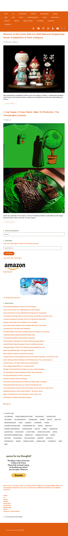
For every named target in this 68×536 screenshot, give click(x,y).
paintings (40, 438)
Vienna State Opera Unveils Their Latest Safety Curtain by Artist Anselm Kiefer (28, 388)
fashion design (27, 428)
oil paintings (18, 438)
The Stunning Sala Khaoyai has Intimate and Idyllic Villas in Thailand (25, 381)
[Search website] (63, 28)
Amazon (34, 485)
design (40, 425)
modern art (29, 435)
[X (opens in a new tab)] (34, 28)
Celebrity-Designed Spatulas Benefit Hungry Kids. (19, 335)
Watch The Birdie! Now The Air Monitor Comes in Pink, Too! (22, 394)
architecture (51, 416)
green (45, 428)
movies (53, 435)
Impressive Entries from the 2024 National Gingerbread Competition (24, 313)
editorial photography (12, 428)
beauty (49, 419)
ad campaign (8, 416)
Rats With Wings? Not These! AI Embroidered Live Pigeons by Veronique (26, 331)
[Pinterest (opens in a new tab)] (44, 28)
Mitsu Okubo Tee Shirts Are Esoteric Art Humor (18, 353)
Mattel (55, 432)
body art (58, 419)
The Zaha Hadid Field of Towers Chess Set (16, 375)
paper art (49, 438)
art (4, 497)
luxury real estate (43, 432)
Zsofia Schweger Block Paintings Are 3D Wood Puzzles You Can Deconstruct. (28, 360)
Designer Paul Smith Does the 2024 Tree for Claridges (20, 322)
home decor (53, 428)
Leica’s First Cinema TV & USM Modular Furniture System (21, 310)
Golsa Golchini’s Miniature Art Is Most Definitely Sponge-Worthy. (24, 341)
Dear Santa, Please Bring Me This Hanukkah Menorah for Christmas (24, 325)
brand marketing (10, 422)
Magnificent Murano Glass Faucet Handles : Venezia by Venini (23, 391)
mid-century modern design (13, 435)
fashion (5, 501)
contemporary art (29, 425)
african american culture (24, 416)
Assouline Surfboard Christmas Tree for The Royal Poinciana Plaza (24, 319)
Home (5, 495)
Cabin (20, 422)
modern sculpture (42, 435)
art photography (20, 419)
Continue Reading (11, 104)
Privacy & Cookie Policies (11, 511)
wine (6, 444)
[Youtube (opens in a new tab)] (58, 28)
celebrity (28, 422)
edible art (15, 42)
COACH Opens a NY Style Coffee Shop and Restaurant (20, 363)
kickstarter (19, 432)
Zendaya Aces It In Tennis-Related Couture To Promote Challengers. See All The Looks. (31, 356)
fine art (37, 428)
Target (48, 485)
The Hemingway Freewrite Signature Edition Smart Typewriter (23, 372)
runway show (40, 441)
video (60, 441)
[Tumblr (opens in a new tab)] (53, 28)
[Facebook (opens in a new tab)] (39, 28)
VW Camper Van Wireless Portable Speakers (17, 397)
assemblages (33, 419)
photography (9, 441)
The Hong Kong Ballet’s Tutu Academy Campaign (19, 338)
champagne (38, 422)
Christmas (8, 42)
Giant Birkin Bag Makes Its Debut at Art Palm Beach (19, 306)
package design (29, 438)
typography (52, 441)
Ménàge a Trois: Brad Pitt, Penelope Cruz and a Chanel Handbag (23, 369)
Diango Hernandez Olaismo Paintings (15, 378)
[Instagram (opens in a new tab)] (48, 28)
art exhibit (8, 419)
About (5, 509)
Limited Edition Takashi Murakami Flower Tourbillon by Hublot (23, 344)
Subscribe (9, 253)
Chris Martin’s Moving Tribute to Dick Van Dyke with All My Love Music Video (27, 316)
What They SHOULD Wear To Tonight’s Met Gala (18, 350)
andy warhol (39, 416)
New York (8, 438)
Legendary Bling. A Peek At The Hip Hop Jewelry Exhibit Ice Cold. (24, 347)
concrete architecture (12, 425)
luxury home (30, 432)
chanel (46, 422)
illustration (9, 432)
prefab (18, 441)
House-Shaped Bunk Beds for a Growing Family (18, 366)
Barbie (42, 419)
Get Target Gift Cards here (11, 297)
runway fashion (29, 441)
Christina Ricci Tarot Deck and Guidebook (16, 328)
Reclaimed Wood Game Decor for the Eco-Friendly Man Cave (22, 385)
